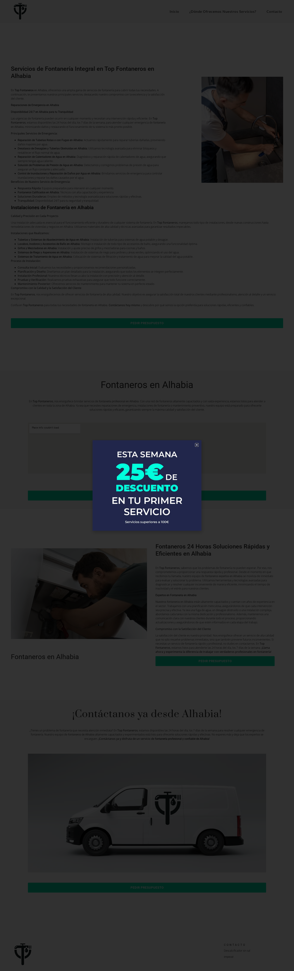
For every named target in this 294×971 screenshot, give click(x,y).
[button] (196, 445)
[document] (147, 485)
